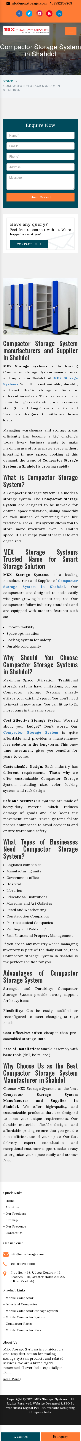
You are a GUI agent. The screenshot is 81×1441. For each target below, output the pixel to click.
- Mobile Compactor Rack (22, 1330)
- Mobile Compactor (18, 1298)
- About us (11, 1207)
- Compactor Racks (17, 1324)
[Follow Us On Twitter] (29, 13)
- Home (8, 1201)
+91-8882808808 (23, 1264)
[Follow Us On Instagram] (39, 13)
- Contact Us (12, 1233)
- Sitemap (10, 1220)
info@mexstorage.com (28, 3)
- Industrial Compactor (20, 1304)
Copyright (14, 1399)
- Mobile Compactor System (24, 1317)
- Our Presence (14, 1226)
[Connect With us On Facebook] (19, 13)
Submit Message (40, 197)
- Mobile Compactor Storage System (30, 1311)
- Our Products (14, 1213)
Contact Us (27, 244)
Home (8, 81)
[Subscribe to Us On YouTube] (49, 13)
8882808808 (62, 3)
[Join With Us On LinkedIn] (59, 13)
